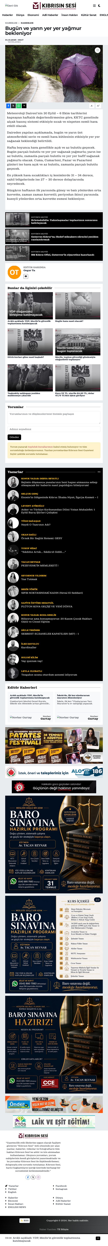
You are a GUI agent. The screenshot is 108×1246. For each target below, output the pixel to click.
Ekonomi (33, 15)
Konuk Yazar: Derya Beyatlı (40, 478)
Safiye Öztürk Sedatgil (37, 603)
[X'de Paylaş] (13, 106)
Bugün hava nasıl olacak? (69, 321)
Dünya (20, 15)
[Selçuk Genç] (13, 495)
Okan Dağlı (28, 534)
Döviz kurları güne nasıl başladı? (26, 357)
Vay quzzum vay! (31, 661)
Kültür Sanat (88, 15)
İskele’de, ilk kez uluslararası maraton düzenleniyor (73, 696)
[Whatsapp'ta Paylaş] (18, 106)
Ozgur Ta (29, 270)
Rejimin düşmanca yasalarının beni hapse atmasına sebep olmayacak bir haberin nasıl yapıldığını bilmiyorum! (59, 484)
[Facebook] (28, 1177)
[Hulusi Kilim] (13, 659)
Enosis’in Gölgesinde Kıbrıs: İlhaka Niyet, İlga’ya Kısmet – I (59, 497)
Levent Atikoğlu (32, 506)
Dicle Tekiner (30, 630)
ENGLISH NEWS (17, 1207)
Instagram (61, 1189)
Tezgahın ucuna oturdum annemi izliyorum (49, 674)
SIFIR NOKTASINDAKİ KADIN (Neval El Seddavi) (52, 592)
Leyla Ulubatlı (31, 671)
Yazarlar (14, 1186)
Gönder (14, 437)
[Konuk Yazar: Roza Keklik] (13, 618)
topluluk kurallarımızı (40, 446)
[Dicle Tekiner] (13, 631)
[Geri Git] (11, 5)
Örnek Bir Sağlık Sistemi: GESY (41, 538)
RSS (26, 1220)
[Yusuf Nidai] (13, 549)
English (12, 1192)
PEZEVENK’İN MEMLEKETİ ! (39, 565)
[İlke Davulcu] (13, 645)
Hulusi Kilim (29, 657)
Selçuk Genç (29, 493)
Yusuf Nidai (29, 548)
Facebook (61, 1186)
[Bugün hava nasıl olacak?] (78, 305)
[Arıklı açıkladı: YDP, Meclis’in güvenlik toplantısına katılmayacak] (30, 305)
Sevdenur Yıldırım (33, 575)
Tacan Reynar (30, 562)
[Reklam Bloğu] (54, 745)
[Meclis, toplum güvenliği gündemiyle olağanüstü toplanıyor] (78, 341)
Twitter (12, 1189)
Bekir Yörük (29, 589)
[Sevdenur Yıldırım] (13, 577)
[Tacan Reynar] (13, 563)
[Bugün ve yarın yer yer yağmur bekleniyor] (54, 73)
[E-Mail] (25, 276)
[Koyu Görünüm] (99, 6)
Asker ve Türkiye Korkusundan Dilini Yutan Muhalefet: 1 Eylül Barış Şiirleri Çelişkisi (58, 511)
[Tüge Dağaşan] (13, 522)
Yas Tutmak (29, 579)
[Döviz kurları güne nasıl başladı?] (30, 341)
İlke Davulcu (30, 643)
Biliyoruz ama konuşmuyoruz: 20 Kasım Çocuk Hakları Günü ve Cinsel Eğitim (56, 620)
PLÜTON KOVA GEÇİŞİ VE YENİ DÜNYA (46, 606)
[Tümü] (99, 472)
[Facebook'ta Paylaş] (8, 106)
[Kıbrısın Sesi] (54, 6)
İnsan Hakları (69, 15)
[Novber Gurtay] (21, 717)
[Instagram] (38, 1177)
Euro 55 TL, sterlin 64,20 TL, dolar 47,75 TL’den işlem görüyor (74, 394)
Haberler (7, 15)
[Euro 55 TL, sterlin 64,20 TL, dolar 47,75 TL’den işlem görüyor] (78, 377)
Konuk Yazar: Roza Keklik (38, 615)
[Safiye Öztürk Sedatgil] (13, 604)
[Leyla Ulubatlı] (13, 672)
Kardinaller (29, 647)
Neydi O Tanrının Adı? (35, 524)
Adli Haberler (50, 15)
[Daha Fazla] (24, 106)
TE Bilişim (62, 1229)
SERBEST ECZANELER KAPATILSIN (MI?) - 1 (50, 633)
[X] (33, 1177)
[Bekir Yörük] (13, 590)
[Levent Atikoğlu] (13, 509)
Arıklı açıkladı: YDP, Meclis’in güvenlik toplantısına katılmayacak (29, 322)
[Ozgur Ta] (14, 272)
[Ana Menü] (94, 6)
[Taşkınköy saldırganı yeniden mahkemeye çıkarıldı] (30, 377)
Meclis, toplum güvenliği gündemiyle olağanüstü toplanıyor (75, 358)
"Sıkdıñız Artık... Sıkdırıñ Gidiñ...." (43, 551)
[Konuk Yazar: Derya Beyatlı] (13, 481)
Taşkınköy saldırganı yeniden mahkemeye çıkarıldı (24, 394)
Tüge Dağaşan (30, 521)
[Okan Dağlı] (13, 536)
